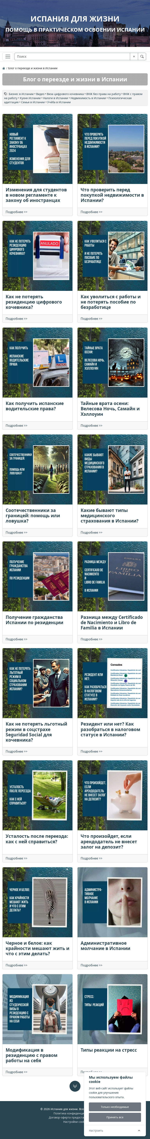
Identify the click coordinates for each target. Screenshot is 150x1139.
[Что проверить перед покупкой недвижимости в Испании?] (112, 149)
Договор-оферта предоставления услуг (75, 1117)
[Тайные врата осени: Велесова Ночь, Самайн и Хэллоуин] (112, 363)
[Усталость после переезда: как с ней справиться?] (37, 795)
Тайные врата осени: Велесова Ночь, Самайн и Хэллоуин (110, 408)
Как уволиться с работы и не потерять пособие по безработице (111, 302)
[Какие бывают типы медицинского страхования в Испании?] (112, 470)
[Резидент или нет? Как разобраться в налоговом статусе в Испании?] (112, 683)
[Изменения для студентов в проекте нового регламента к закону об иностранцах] (37, 149)
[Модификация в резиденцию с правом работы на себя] (37, 1009)
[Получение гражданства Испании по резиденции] (37, 576)
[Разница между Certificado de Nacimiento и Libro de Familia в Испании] (112, 576)
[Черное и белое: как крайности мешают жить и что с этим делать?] (37, 902)
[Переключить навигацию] (7, 56)
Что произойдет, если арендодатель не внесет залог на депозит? (109, 841)
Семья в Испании (33, 102)
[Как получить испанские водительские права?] (37, 363)
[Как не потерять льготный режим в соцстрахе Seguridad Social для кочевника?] (37, 683)
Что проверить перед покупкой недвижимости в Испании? (112, 195)
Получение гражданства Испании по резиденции (34, 620)
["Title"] (3, 68)
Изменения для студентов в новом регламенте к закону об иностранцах (36, 195)
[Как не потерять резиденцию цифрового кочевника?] (37, 256)
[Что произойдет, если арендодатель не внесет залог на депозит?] (112, 795)
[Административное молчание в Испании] (112, 902)
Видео (40, 94)
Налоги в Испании (55, 98)
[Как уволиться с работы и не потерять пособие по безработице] (112, 256)
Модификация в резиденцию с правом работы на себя (31, 1055)
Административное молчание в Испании (105, 945)
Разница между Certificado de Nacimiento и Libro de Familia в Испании (112, 622)
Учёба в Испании (59, 102)
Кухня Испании (30, 98)
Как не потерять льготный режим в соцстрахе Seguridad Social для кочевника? (36, 732)
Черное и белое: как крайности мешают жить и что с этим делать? (37, 948)
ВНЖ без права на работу (103, 94)
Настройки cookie (75, 1122)
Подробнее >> (16, 212)
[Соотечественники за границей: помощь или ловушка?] (37, 470)
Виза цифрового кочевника (65, 94)
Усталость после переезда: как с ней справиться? (37, 838)
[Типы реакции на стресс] (112, 1009)
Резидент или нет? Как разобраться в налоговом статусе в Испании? (110, 729)
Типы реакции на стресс (109, 1050)
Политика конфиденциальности (75, 1113)
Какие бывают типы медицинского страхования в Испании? (109, 515)
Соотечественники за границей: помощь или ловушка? (33, 515)
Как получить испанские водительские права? (35, 406)
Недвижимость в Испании (88, 98)
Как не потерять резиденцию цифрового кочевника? (34, 302)
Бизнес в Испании (21, 94)
